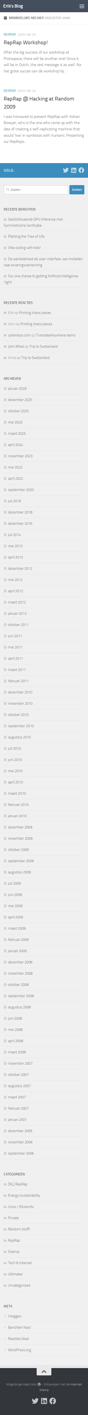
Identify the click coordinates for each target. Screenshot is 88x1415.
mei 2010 (15, 771)
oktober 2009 (18, 849)
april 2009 (15, 917)
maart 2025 (17, 433)
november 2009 (20, 838)
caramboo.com (19, 335)
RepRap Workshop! (26, 42)
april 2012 (15, 591)
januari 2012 (17, 613)
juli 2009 (14, 883)
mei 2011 (15, 647)
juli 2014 (14, 535)
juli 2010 (14, 748)
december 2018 (20, 512)
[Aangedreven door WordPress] (39, 1384)
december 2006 (20, 1131)
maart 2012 (17, 602)
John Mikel (16, 346)
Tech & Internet (20, 1263)
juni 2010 (15, 760)
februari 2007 (18, 1108)
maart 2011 (17, 670)
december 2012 (20, 568)
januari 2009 (17, 951)
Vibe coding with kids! (24, 247)
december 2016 (20, 523)
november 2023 (20, 456)
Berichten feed (19, 1327)
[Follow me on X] (66, 170)
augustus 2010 (19, 737)
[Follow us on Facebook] (81, 170)
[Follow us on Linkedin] (74, 170)
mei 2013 (15, 546)
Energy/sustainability (24, 1195)
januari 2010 (17, 816)
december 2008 (20, 962)
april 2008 (15, 1041)
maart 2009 (17, 928)
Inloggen (15, 1316)
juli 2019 (14, 501)
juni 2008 (15, 1018)
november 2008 (20, 973)
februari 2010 (18, 804)
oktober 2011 (18, 625)
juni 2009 (15, 894)
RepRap (10, 35)
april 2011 (15, 658)
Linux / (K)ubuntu (21, 1206)
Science (14, 1251)
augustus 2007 (19, 1086)
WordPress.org (19, 1350)
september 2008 (21, 996)
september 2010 (21, 726)
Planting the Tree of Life (26, 236)
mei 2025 (15, 422)
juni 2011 (15, 636)
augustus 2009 (19, 872)
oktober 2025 (18, 411)
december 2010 (20, 692)
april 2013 (15, 557)
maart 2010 (17, 793)
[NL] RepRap (17, 1184)
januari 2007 (17, 1119)
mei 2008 (15, 1029)
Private (13, 1218)
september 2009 (21, 861)
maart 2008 (17, 1052)
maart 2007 (17, 1097)
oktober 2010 (18, 715)
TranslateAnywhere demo (56, 335)
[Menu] (82, 6)
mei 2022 (15, 467)
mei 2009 (15, 906)
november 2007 (20, 1063)
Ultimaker (15, 1274)
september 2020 (21, 490)
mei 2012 (15, 580)
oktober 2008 (18, 984)
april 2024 (15, 445)
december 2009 (20, 827)
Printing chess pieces (35, 313)
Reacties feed (18, 1339)
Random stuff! (19, 1229)
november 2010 (20, 703)
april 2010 (15, 782)
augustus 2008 (19, 1007)
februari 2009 (18, 939)
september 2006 (21, 1153)
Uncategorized (19, 1285)
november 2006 (20, 1142)
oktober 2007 (18, 1074)
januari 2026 (17, 388)
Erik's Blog (13, 6)
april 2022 (15, 478)
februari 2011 (18, 681)
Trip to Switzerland (43, 346)
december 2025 (20, 400)
